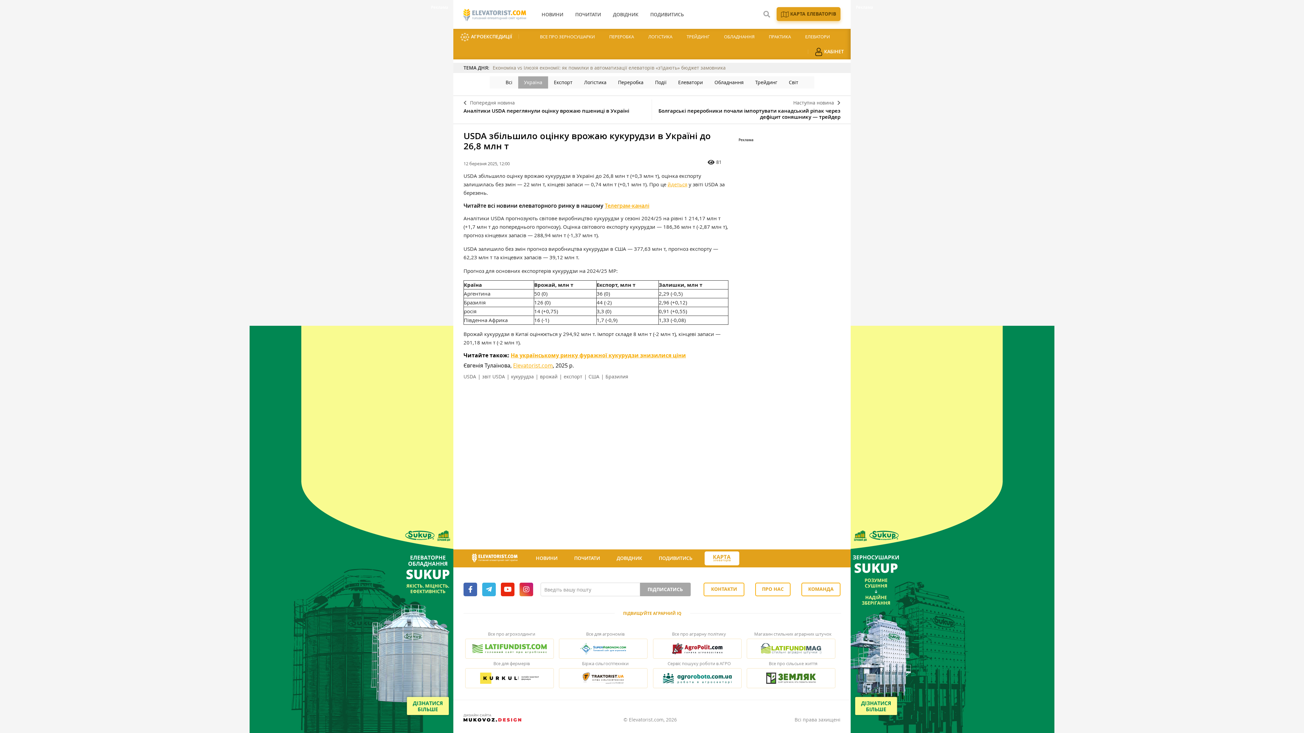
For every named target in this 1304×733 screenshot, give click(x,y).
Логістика (660, 37)
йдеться (677, 184)
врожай (549, 376)
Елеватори (817, 37)
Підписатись (665, 589)
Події (661, 82)
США (593, 376)
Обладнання (739, 37)
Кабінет (833, 51)
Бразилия (616, 376)
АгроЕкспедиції (491, 36)
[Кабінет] (751, 558)
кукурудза (522, 376)
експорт (573, 376)
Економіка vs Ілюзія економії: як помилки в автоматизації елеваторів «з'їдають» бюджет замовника (609, 67)
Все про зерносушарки (567, 37)
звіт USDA (493, 376)
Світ (793, 82)
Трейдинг (698, 37)
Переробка (621, 37)
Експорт (563, 82)
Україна (533, 82)
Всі (509, 82)
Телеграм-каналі (627, 205)
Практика (780, 37)
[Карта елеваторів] (722, 558)
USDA (470, 376)
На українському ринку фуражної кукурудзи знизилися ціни (598, 355)
